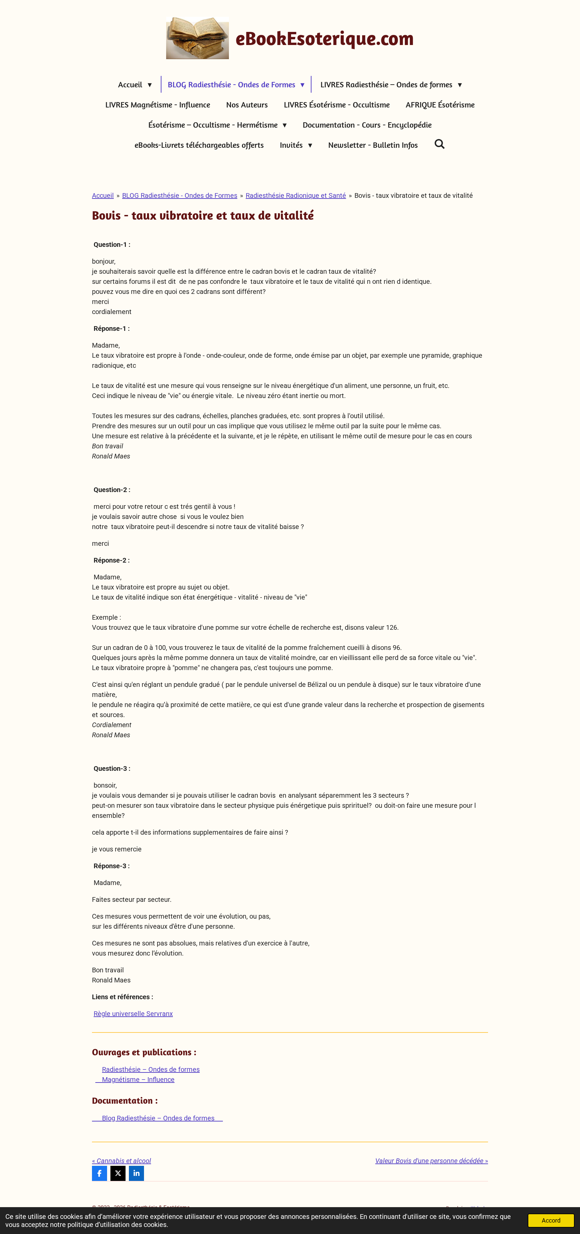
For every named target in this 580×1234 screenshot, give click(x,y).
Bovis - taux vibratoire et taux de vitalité (413, 195)
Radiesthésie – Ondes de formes (151, 1069)
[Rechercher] (440, 143)
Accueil (103, 195)
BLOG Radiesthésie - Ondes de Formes (179, 195)
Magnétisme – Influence (135, 1079)
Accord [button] (551, 1220)
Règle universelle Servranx (133, 1014)
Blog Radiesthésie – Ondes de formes (157, 1118)
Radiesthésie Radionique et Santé (296, 195)
